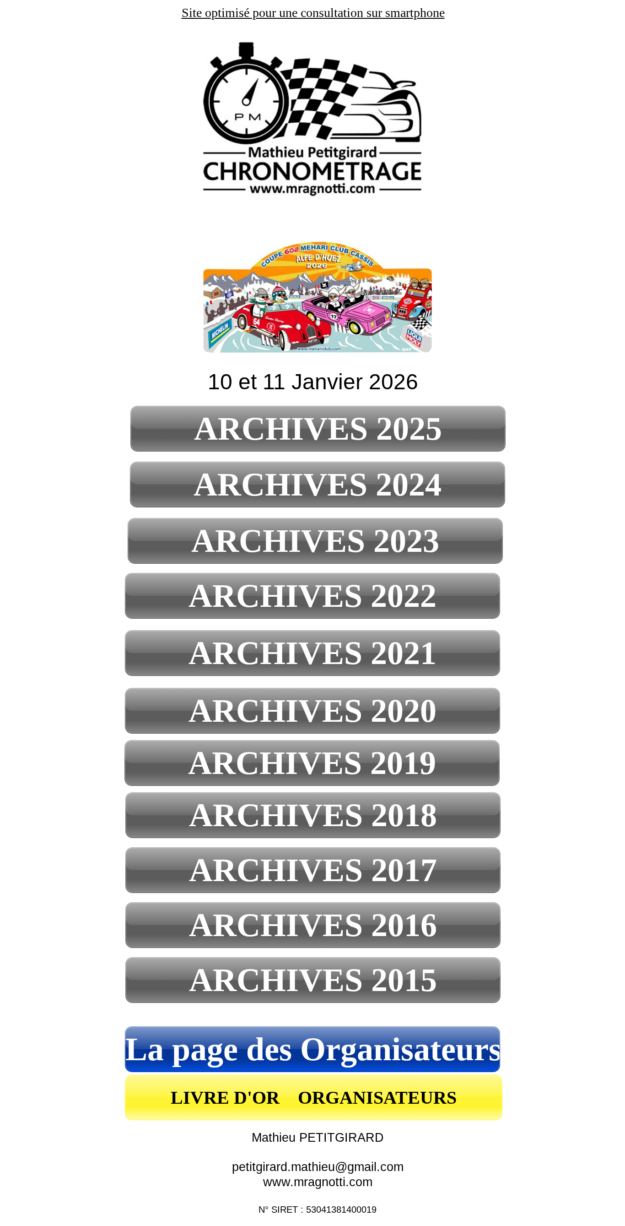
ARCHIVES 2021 (312, 653)
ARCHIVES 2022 (312, 596)
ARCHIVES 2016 (313, 925)
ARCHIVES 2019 (312, 763)
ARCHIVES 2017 (313, 870)
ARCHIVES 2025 (318, 428)
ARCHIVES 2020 (312, 710)
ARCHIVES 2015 (313, 980)
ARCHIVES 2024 (318, 484)
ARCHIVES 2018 (313, 815)
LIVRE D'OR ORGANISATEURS (314, 1097)
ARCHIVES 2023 (315, 541)
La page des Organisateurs (313, 1049)
